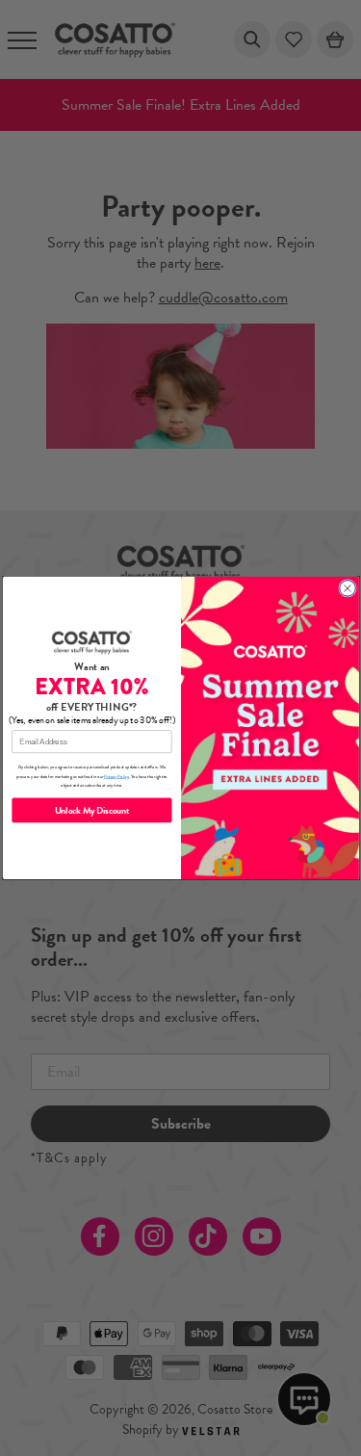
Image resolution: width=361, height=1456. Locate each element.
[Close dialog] (347, 589)
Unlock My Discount (91, 810)
